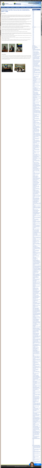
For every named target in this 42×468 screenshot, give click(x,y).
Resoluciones (18, 7)
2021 (33, 22)
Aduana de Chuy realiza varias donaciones (36, 424)
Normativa (8, 7)
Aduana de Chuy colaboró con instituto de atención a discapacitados (36, 267)
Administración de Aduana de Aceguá (36, 446)
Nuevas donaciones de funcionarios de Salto (36, 86)
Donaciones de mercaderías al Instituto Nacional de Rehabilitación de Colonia (36, 244)
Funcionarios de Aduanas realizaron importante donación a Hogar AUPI (36, 61)
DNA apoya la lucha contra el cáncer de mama (36, 71)
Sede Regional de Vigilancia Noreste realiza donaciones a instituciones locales (36, 405)
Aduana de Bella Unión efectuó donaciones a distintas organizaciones (37, 414)
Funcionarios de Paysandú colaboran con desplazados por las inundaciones (36, 121)
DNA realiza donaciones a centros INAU (36, 208)
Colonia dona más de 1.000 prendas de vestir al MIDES (36, 323)
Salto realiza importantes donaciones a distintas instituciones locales (36, 275)
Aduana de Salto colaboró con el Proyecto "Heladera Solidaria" (36, 308)
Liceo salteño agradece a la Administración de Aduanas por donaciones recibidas (36, 201)
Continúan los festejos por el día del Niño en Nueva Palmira (36, 234)
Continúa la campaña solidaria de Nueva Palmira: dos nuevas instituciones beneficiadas (36, 211)
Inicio (15, 0)
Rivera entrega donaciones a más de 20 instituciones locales (36, 89)
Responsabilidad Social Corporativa (35, 48)
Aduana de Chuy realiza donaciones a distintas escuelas (36, 385)
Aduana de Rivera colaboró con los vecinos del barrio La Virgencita (36, 356)
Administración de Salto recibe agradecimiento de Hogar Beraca (36, 104)
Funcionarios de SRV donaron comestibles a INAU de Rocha (36, 129)
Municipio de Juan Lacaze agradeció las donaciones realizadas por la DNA (36, 329)
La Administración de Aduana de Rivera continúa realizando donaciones (36, 272)
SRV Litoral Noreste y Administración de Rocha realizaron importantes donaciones (36, 304)
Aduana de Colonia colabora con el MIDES (36, 355)
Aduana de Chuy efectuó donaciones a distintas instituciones (36, 388)
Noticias (33, 10)
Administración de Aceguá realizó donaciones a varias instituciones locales (36, 59)
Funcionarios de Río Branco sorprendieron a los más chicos (36, 162)
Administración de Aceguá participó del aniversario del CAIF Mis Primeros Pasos (36, 50)
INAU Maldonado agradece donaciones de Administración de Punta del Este (36, 220)
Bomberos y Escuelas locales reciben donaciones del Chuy (36, 97)
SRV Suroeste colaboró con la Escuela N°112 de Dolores (36, 334)
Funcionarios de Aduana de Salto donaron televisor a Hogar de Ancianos (36, 117)
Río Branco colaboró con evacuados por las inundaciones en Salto (36, 366)
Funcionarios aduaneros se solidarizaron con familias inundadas (36, 94)
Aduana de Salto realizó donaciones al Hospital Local (36, 285)
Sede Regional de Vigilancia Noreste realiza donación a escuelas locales (36, 403)
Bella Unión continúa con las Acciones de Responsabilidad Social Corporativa (36, 346)
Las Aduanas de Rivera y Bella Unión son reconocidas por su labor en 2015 (36, 269)
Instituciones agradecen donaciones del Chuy (36, 83)
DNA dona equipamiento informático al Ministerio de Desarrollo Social (36, 418)
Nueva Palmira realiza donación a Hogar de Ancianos (36, 128)
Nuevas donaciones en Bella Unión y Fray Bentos (36, 205)
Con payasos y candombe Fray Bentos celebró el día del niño (36, 231)
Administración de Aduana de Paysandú (36, 457)
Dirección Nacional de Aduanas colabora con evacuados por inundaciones (36, 251)
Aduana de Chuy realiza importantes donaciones (36, 391)
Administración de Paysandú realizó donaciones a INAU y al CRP (36, 62)
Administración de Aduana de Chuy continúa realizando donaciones (36, 398)
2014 (33, 17)
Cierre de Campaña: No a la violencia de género (36, 249)
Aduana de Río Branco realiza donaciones (36, 407)
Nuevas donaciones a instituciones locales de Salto (36, 281)
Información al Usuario (35, 7)
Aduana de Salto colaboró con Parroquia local (36, 373)
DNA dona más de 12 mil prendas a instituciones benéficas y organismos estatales (36, 395)
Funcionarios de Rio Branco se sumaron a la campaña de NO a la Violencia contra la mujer (36, 193)
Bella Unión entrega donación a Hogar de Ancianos (36, 98)
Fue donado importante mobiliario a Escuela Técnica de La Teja (36, 164)
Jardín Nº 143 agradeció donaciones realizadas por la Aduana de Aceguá (36, 165)
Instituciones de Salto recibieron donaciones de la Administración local (36, 376)
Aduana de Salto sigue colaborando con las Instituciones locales (36, 344)
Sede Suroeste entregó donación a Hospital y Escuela (36, 142)
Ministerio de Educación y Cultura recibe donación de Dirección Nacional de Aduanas (36, 437)
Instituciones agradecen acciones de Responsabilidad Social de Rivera (36, 213)
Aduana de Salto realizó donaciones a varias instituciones (36, 382)
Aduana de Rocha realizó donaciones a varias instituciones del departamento (36, 325)
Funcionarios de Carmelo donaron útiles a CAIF (36, 151)
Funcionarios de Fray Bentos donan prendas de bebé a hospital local (36, 225)
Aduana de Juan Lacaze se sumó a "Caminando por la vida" (36, 181)
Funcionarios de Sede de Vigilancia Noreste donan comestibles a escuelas (36, 174)
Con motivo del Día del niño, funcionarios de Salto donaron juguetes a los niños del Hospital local (36, 321)
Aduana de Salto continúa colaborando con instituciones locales (36, 340)
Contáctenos (18, 0)
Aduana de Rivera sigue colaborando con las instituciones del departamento (37, 266)
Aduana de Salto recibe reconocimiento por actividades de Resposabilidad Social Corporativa (36, 247)
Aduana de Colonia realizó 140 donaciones (36, 416)
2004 (33, 28)
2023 (33, 42)
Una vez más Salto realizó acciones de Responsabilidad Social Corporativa (36, 300)
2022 (33, 23)
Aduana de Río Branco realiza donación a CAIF (36, 399)
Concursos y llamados (28, 0)
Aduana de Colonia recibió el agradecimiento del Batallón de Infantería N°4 (36, 331)
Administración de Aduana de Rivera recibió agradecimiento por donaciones (36, 306)
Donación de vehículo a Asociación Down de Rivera (36, 245)
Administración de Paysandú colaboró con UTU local (36, 294)
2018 (33, 20)
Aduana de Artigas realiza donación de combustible (37, 423)
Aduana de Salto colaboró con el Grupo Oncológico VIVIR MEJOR (36, 309)
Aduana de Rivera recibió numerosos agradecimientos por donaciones (36, 328)
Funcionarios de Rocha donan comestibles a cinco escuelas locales (36, 133)
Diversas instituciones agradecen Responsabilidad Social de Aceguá (36, 69)
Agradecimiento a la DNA (35, 209)
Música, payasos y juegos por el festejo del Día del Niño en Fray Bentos (36, 435)
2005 (33, 29)
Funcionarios (38, 0)
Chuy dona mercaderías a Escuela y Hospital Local (36, 224)
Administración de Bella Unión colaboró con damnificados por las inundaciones (36, 365)
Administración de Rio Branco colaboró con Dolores (36, 289)
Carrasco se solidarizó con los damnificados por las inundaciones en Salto (36, 372)
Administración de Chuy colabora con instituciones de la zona (36, 252)
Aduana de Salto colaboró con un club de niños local (36, 368)
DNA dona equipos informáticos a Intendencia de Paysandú (36, 378)
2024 (33, 43)
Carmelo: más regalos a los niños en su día (36, 235)
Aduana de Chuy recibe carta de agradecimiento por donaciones (36, 396)
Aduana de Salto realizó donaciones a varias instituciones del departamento (36, 313)
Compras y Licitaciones (23, 0)
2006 (33, 11)
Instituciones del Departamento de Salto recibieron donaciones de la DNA (36, 354)
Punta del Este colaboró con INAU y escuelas (36, 172)
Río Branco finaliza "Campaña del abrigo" (36, 228)
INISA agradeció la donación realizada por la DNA (36, 326)
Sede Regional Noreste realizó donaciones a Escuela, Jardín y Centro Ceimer (36, 187)
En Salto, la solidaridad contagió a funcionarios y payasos (36, 154)
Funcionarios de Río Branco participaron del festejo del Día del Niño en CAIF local (36, 55)
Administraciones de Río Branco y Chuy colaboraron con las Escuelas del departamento (36, 317)
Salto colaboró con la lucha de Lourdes (36, 84)
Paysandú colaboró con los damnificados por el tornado (35, 288)
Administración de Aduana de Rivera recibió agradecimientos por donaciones (36, 315)
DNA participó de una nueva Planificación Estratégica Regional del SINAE (36, 342)
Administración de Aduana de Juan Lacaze (36, 454)
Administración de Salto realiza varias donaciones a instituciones (36, 420)
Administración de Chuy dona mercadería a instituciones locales (36, 199)
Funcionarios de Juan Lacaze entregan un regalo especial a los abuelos (36, 119)
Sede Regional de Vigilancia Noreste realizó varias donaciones (36, 408)
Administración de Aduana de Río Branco (36, 460)
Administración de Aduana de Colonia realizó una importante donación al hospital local (36, 283)
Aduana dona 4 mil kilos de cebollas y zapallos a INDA (36, 80)
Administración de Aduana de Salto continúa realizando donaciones (36, 279)
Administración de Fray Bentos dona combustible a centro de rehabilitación (36, 207)
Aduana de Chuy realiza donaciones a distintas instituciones (36, 381)
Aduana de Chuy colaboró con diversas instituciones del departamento (36, 298)
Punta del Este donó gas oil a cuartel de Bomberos (36, 108)
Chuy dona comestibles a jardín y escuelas (36, 143)
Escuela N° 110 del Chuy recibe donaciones (36, 103)
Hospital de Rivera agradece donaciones (36, 100)
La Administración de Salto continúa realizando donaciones (36, 270)
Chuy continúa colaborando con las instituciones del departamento (36, 319)
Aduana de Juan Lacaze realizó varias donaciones (36, 410)
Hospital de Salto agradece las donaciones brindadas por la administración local (36, 348)
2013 (33, 16)
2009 (33, 13)
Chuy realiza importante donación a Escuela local (36, 227)
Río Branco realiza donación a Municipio (36, 139)
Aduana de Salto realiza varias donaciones (36, 390)
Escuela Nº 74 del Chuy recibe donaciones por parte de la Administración (36, 77)
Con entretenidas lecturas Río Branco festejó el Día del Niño (36, 232)
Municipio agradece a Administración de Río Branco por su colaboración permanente (36, 222)
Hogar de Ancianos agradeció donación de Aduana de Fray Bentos (36, 110)
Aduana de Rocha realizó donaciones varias (36, 411)
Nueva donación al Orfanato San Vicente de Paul (36, 214)
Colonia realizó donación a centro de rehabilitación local (36, 184)
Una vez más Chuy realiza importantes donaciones (35, 63)
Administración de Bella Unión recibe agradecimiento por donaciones (36, 417)
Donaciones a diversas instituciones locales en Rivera (36, 254)
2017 (33, 19)
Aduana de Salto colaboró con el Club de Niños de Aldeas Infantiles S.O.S (36, 336)
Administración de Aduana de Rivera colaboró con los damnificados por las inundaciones (36, 360)
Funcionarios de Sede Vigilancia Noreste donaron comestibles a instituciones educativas (36, 183)
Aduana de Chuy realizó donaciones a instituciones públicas (36, 413)
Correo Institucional (35, 46)
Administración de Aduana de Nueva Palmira (36, 455)
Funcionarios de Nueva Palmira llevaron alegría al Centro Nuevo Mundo (36, 150)
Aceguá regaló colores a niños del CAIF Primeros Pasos (36, 157)
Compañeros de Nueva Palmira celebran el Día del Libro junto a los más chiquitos (36, 430)
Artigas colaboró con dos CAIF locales (36, 153)
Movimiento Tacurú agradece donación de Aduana (36, 179)
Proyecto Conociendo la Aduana (36, 445)
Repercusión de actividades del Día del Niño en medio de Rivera (36, 168)
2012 (33, 34)
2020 (33, 40)
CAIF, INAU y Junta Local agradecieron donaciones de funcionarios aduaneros (36, 176)
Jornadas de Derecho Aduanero (36, 438)
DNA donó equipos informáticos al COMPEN (36, 286)
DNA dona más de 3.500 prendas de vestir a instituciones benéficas (36, 427)
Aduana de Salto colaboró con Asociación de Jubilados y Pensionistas (36, 370)
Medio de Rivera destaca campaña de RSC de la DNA (36, 159)
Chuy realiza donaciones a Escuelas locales (36, 113)
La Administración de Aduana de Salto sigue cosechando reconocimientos (36, 262)
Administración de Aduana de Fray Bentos (36, 452)
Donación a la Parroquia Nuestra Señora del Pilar (36, 257)
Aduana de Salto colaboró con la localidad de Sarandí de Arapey (36, 333)
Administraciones (28, 7)
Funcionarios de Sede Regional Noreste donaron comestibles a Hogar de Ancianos (37, 123)
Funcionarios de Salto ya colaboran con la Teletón (36, 125)
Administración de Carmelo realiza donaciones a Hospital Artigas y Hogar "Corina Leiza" (37, 238)
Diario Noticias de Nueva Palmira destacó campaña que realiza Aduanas (36, 131)
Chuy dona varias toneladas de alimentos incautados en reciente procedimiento (36, 241)
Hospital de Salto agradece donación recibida (36, 101)
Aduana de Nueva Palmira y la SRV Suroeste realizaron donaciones (36, 432)
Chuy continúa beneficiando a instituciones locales (36, 167)
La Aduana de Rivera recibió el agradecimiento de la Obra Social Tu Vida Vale (36, 264)
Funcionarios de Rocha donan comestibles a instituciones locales (36, 140)
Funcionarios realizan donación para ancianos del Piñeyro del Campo (36, 65)
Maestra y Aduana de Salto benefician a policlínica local (36, 106)
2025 (33, 25)
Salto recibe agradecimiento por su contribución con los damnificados (36, 261)
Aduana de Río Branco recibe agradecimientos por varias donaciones (36, 401)
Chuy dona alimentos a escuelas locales (36, 91)
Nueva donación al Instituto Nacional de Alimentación (36, 239)
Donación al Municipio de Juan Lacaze (36, 255)
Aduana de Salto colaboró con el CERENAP (36, 337)
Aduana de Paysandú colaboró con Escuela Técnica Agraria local (36, 351)
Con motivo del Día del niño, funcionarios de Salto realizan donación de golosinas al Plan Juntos (36, 52)
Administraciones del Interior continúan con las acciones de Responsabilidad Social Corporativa (36, 296)
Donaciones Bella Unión (35, 258)
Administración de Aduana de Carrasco (36, 450)
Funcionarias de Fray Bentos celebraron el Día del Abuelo (36, 375)
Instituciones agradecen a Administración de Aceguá (35, 92)
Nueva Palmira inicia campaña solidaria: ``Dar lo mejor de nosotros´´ (36, 126)
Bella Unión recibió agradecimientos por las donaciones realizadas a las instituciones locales (36, 311)
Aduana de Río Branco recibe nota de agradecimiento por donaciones (36, 387)
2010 (33, 14)
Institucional (3, 7)
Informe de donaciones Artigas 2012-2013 (36, 66)
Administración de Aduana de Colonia (36, 451)
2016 (33, 37)
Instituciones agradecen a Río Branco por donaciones (36, 81)
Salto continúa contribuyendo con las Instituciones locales (36, 302)
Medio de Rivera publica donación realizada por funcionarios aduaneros (36, 178)
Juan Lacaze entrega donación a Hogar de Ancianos (36, 114)
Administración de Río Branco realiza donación (36, 379)
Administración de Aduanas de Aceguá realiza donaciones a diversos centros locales (37, 204)
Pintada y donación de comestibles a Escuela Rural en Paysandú (36, 156)
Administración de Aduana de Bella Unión (36, 448)
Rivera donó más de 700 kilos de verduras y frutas (36, 95)
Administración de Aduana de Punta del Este (36, 458)
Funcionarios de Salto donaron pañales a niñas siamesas (36, 292)
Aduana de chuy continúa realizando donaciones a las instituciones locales (36, 339)
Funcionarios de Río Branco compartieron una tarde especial (36, 190)
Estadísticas (12, 7)
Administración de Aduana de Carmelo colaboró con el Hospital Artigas (36, 274)
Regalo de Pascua (35, 280)
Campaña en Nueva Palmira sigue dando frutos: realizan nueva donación (37, 134)
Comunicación (23, 7)
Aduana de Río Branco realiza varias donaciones (36, 393)
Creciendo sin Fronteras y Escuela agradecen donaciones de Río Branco (36, 111)
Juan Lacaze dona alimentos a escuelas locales (36, 87)
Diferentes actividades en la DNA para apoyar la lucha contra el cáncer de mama (36, 73)
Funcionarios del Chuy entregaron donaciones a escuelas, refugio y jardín (36, 170)
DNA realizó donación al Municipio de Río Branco (36, 384)
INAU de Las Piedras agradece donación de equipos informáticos (36, 198)
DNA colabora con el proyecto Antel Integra (36, 215)
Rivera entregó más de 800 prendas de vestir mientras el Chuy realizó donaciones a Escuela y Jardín (36, 57)
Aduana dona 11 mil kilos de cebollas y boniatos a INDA (36, 78)
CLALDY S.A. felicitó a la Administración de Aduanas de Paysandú (36, 277)
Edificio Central (34, 462)
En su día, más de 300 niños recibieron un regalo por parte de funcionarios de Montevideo (36, 145)
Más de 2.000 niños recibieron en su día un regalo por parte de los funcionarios (36, 148)
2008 (33, 31)
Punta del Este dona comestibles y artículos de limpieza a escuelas (36, 107)
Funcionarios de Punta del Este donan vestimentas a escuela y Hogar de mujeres (36, 196)
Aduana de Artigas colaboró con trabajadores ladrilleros (36, 350)
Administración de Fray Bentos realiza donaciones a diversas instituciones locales (36, 218)
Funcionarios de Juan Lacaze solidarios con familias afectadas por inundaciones (36, 189)
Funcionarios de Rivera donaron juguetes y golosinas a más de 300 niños (36, 161)
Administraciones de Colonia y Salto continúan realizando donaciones (36, 291)
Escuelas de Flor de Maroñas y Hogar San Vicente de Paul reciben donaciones (37, 137)
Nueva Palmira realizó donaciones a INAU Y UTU (36, 68)
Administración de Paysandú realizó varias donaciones (36, 421)
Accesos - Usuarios (34, 0)
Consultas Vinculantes (35, 463)
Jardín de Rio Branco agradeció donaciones (36, 194)
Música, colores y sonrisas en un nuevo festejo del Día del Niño (36, 230)
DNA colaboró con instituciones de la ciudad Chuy (36, 358)
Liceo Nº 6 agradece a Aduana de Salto (36, 75)
